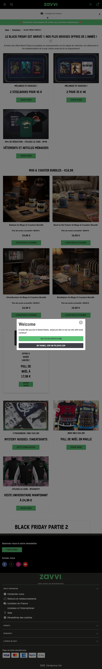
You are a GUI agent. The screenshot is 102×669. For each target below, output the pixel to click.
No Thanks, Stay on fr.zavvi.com (51, 345)
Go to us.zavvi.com (51, 339)
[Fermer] (80, 322)
